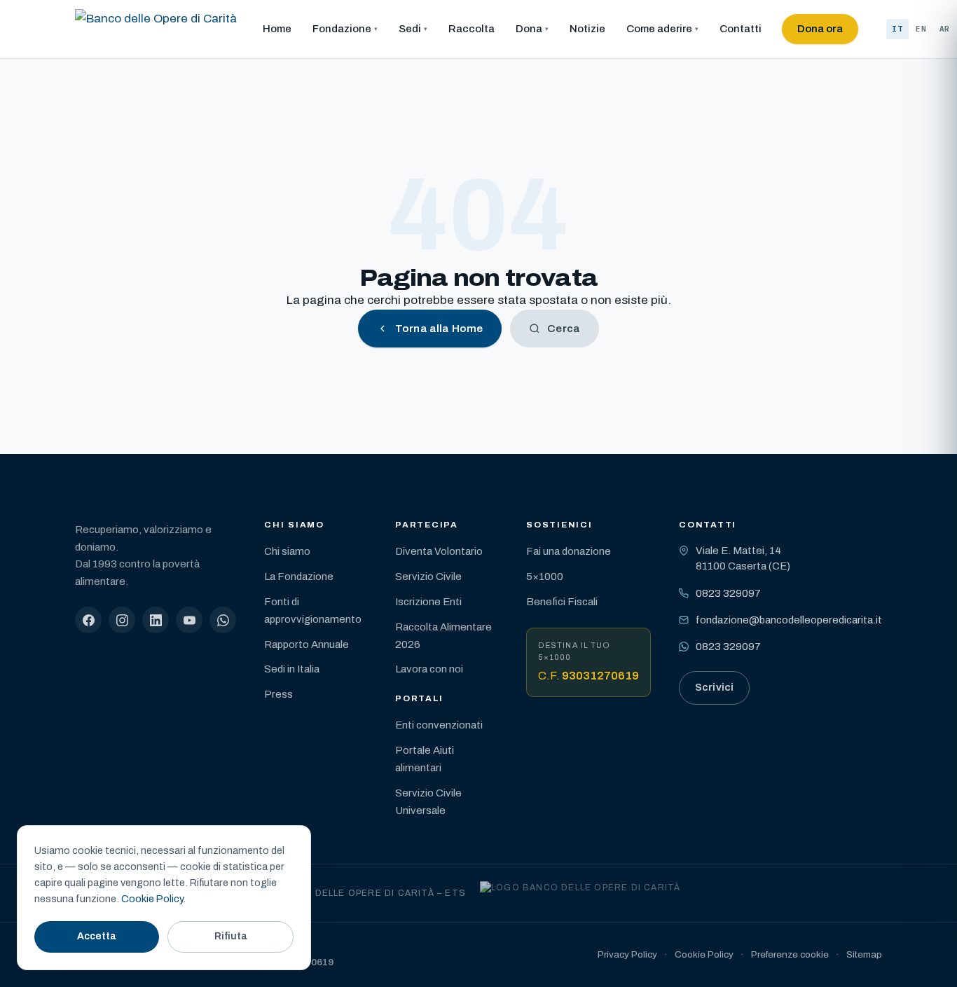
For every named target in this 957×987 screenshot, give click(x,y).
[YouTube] (189, 620)
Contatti (741, 28)
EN (921, 29)
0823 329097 (728, 593)
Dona (529, 28)
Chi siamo (287, 551)
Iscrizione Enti (428, 601)
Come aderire (659, 28)
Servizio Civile (428, 576)
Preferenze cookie (790, 954)
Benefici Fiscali (562, 601)
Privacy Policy (627, 954)
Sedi (410, 28)
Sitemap (864, 954)
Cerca (563, 328)
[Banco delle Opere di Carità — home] (156, 29)
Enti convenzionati (439, 725)
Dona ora (820, 28)
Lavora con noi (429, 669)
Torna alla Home (439, 328)
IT (897, 29)
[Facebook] (88, 620)
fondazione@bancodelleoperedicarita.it (789, 620)
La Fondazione (298, 576)
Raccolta (471, 28)
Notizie (587, 28)
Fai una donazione (568, 551)
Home (277, 28)
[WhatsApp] (222, 620)
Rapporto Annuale (306, 644)
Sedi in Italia (291, 669)
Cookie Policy (704, 954)
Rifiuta (230, 936)
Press (278, 694)
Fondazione (341, 28)
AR (945, 29)
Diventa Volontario (439, 551)
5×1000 (544, 576)
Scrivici (714, 687)
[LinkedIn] (155, 620)
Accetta (96, 936)
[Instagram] (122, 620)
